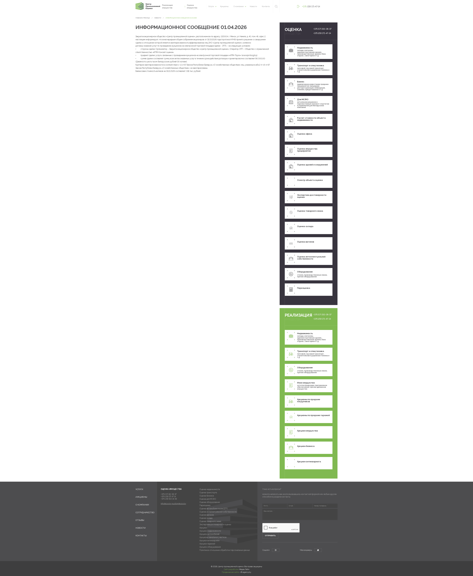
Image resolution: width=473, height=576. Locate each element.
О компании (238, 6)
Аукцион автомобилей (209, 534)
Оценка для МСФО (207, 499)
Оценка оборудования (209, 502)
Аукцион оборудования (210, 547)
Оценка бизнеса (206, 496)
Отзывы (139, 520)
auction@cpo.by (179, 503)
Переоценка (204, 505)
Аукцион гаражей (207, 544)
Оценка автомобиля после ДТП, (213, 508)
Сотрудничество (144, 512)
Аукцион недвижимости (210, 531)
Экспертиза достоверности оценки (215, 524)
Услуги (211, 6)
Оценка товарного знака (210, 521)
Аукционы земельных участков (212, 537)
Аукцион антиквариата (209, 540)
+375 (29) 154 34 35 (169, 499)
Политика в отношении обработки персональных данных (224, 550)
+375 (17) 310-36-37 (322, 29)
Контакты (266, 6)
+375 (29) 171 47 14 (168, 496)
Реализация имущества (167, 6)
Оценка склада (205, 518)
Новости (253, 6)
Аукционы (224, 6)
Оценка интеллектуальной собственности (218, 512)
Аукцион (203, 528)
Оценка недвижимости (209, 489)
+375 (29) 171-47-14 (322, 33)
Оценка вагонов (206, 515)
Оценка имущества (192, 6)
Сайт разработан (231, 569)
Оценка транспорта (208, 492)
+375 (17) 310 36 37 (169, 494)
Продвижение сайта (230, 572)
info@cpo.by (166, 503)
